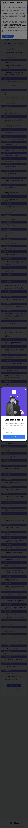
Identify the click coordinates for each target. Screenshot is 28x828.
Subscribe (14, 436)
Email (4, 429)
